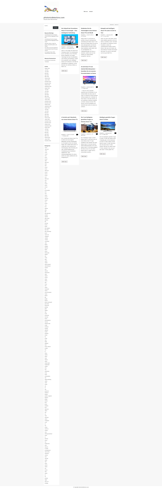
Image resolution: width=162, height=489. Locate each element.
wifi (45, 468)
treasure (46, 446)
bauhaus (46, 219)
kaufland (46, 333)
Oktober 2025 (47, 84)
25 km (46, 168)
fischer (46, 277)
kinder (46, 338)
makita (46, 354)
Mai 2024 (46, 112)
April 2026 (47, 74)
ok (45, 387)
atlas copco (47, 218)
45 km (46, 185)
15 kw (46, 152)
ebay (46, 259)
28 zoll (46, 173)
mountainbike (47, 376)
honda (46, 325)
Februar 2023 (47, 137)
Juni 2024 (47, 111)
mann (46, 358)
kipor (46, 340)
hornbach (46, 326)
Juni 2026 (47, 71)
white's (46, 465)
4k (45, 188)
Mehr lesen (64, 71)
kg (45, 336)
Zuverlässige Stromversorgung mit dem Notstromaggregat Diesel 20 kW (51, 40)
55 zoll (46, 200)
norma (46, 384)
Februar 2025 (47, 97)
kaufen (46, 331)
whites (46, 466)
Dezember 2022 (48, 140)
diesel (46, 249)
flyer (46, 282)
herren (46, 318)
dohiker (46, 254)
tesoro (46, 440)
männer (46, 359)
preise (46, 404)
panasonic (47, 391)
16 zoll (46, 154)
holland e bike (47, 323)
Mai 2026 (46, 73)
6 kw (46, 201)
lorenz (46, 353)
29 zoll (46, 175)
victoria (46, 455)
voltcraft (46, 458)
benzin (46, 224)
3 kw (46, 177)
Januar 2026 (47, 79)
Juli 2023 (46, 129)
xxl (45, 476)
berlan (46, 226)
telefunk (46, 438)
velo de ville (47, 451)
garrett (46, 295)
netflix (46, 381)
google (71, 46)
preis (46, 402)
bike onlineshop (48, 231)
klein (46, 344)
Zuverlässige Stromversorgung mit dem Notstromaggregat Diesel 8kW (51, 36)
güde (46, 308)
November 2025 (48, 83)
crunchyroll (47, 241)
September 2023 (48, 125)
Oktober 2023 (47, 124)
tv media (46, 448)
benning (46, 223)
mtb (45, 377)
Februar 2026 (47, 78)
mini (45, 369)
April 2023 (47, 134)
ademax (46, 208)
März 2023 (47, 135)
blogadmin (63, 46)
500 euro (46, 198)
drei (45, 256)
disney (46, 251)
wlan (92, 34)
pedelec (46, 394)
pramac (46, 400)
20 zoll (46, 159)
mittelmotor (47, 371)
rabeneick (47, 409)
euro (45, 269)
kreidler (46, 348)
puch (46, 407)
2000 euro (47, 162)
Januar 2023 (47, 139)
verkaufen (47, 453)
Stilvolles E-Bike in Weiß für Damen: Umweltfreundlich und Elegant (51, 45)
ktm (45, 349)
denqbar (46, 246)
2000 (46, 160)
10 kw (46, 147)
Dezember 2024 (48, 101)
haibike (46, 310)
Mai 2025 (46, 93)
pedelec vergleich (48, 395)
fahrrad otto (47, 272)
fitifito (46, 280)
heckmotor (47, 315)
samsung (108, 34)
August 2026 (47, 68)
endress (46, 267)
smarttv (72, 134)
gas (45, 297)
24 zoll (46, 167)
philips (46, 399)
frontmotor (47, 289)
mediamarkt (47, 364)
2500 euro (47, 170)
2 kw (46, 155)
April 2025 (47, 94)
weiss (46, 463)
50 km (46, 195)
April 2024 (47, 114)
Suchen (46, 25)
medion (46, 366)
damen (46, 244)
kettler (46, 335)
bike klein (47, 229)
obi (45, 386)
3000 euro (47, 178)
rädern (46, 410)
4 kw (46, 180)
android (68, 46)
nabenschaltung (48, 379)
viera (46, 456)
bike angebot (47, 228)
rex (45, 414)
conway (46, 239)
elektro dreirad (48, 264)
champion (47, 236)
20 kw (46, 157)
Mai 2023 (46, 132)
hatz (45, 312)
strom (46, 435)
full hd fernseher (48, 292)
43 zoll (46, 183)
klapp (46, 341)
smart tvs (63, 48)
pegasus (46, 397)
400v (46, 182)
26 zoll (46, 172)
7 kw (46, 205)
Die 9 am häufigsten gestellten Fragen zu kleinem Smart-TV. (87, 119)
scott (46, 422)
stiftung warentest (48, 433)
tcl (45, 437)
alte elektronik (47, 213)
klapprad (46, 343)
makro (46, 356)
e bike (46, 257)
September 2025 (48, 86)
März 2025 (47, 96)
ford (45, 285)
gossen (46, 300)
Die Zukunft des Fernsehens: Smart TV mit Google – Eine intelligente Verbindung (69, 30)
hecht (46, 313)
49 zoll (46, 187)
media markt (47, 363)
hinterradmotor (48, 320)
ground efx (47, 305)
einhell (46, 262)
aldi (45, 211)
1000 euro (47, 149)
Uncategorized (47, 450)
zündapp (46, 483)
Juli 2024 (46, 109)
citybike (46, 238)
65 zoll (46, 203)
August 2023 (47, 127)
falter (46, 274)
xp (45, 474)
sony (46, 432)
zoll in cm (47, 481)
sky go (46, 427)
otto (45, 389)
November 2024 (48, 102)
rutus (46, 415)
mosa (46, 372)
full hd (46, 290)
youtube (46, 478)
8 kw (46, 206)
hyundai (46, 328)
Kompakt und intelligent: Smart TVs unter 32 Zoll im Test (108, 30)
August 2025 (47, 88)
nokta (46, 382)
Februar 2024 (47, 117)
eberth (46, 261)
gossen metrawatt (48, 302)
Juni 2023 (47, 130)
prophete (46, 405)
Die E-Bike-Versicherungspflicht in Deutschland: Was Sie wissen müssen (51, 49)
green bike (47, 303)
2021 (46, 165)
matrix (46, 361)
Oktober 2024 (47, 104)
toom (46, 445)
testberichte (47, 443)
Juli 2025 (46, 89)
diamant (46, 247)
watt (45, 461)
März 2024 (47, 116)
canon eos (47, 234)
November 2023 (48, 122)
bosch (46, 233)
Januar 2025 (47, 99)
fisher (46, 279)
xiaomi (46, 473)
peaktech (46, 392)
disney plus (47, 252)
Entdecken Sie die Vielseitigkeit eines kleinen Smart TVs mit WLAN (89, 30)
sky (45, 425)
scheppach (47, 420)
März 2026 (47, 76)
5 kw (46, 193)
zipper (46, 479)
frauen (46, 287)
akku (46, 210)
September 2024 (48, 106)
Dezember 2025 (48, 81)
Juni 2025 (47, 91)
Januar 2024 (47, 119)
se (45, 423)
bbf (45, 221)
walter (46, 460)
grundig (46, 307)
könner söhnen (48, 346)
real (45, 412)
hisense (46, 321)
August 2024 (47, 107)
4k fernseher (47, 190)
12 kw (46, 150)
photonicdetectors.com (54, 17)
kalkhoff (46, 330)
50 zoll (46, 196)
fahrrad (46, 270)
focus (46, 284)
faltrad (46, 275)
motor (46, 374)
